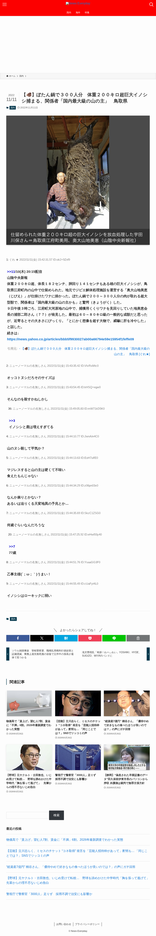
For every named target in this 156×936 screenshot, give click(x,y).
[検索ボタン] (151, 4)
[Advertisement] (78, 44)
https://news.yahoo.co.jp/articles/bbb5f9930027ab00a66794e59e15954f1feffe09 (70, 339)
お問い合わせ (63, 924)
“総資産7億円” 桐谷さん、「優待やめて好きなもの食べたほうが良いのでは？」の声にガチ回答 (70, 866)
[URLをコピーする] (138, 638)
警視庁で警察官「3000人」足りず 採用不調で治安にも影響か (49, 894)
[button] (17, 638)
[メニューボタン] (4, 4)
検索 (56, 815)
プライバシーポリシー (87, 924)
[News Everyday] (78, 4)
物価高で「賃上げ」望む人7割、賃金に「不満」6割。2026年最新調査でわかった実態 (64, 839)
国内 (13, 107)
